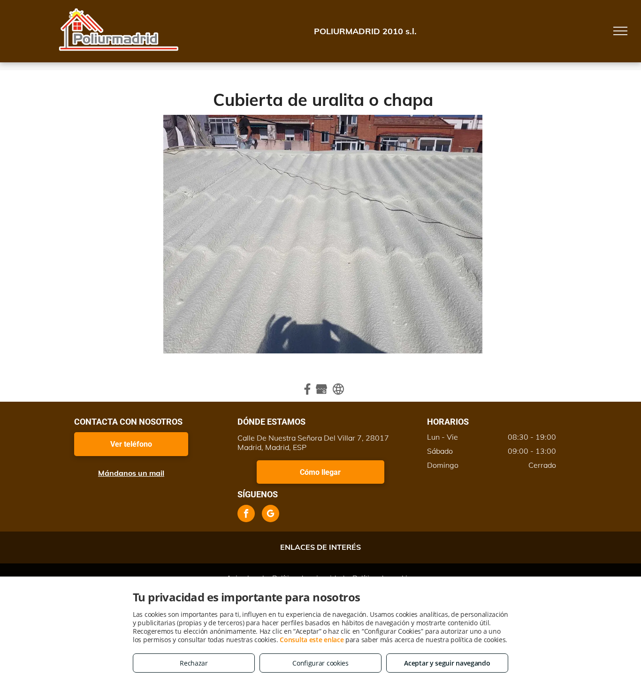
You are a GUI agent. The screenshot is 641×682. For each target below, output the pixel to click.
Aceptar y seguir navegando (447, 663)
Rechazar (194, 663)
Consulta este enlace (311, 639)
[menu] (620, 31)
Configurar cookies (320, 663)
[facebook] (246, 515)
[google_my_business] (270, 515)
